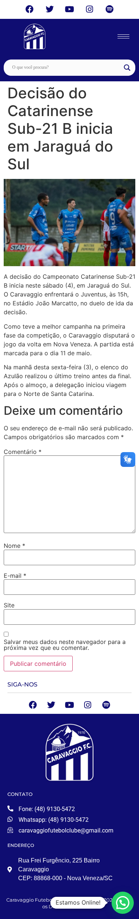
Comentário (23, 452)
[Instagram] (89, 9)
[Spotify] (109, 9)
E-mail (15, 576)
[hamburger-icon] (123, 36)
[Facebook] (30, 9)
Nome (14, 546)
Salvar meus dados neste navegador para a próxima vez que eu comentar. (65, 645)
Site (9, 605)
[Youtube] (69, 9)
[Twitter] (49, 9)
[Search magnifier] (127, 67)
